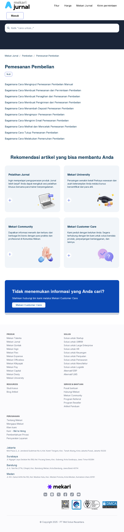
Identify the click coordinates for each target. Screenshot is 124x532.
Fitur (56, 5)
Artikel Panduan (71, 406)
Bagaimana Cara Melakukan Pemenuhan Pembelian (34, 138)
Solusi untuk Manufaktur (76, 363)
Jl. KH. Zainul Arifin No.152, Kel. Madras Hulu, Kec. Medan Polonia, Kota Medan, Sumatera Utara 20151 (51, 477)
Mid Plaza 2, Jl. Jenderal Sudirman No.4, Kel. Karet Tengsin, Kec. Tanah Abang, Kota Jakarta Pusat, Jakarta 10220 (56, 451)
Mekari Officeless (15, 360)
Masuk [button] (15, 15)
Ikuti (9, 74)
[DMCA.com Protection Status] (109, 504)
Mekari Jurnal (84, 5)
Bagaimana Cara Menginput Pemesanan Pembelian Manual (39, 84)
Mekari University (15, 378)
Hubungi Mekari (72, 392)
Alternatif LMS (70, 374)
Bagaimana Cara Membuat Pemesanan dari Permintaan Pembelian (43, 90)
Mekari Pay (12, 367)
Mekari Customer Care (29, 304)
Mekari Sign (12, 349)
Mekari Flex (12, 352)
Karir (9, 431)
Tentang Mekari (14, 420)
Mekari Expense (15, 356)
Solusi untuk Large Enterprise (78, 345)
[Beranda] (17, 5)
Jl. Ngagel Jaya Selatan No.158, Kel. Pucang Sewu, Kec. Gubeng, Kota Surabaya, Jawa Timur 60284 (50, 459)
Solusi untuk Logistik (74, 367)
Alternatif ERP (70, 370)
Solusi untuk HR (71, 349)
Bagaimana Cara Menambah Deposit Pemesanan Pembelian (39, 108)
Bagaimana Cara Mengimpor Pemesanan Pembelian (34, 114)
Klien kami (12, 427)
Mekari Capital (14, 370)
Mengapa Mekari (15, 423)
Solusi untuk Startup (73, 338)
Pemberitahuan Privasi (18, 434)
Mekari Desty (13, 374)
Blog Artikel (12, 392)
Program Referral (72, 399)
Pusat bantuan (71, 388)
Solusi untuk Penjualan (75, 356)
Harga (67, 5)
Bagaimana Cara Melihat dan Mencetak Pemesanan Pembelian (41, 126)
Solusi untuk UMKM (73, 341)
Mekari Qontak (14, 345)
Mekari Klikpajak (15, 363)
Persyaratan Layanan (17, 438)
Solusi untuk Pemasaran (75, 360)
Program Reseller (72, 402)
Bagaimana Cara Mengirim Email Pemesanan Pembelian (37, 120)
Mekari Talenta (14, 338)
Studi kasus (12, 388)
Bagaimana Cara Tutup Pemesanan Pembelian (31, 132)
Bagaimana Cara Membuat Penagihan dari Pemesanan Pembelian (42, 96)
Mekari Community (73, 395)
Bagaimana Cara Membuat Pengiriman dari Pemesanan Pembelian (43, 102)
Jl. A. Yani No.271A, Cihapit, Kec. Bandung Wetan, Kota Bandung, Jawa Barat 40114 (42, 468)
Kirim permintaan (107, 5)
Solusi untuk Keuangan (75, 352)
